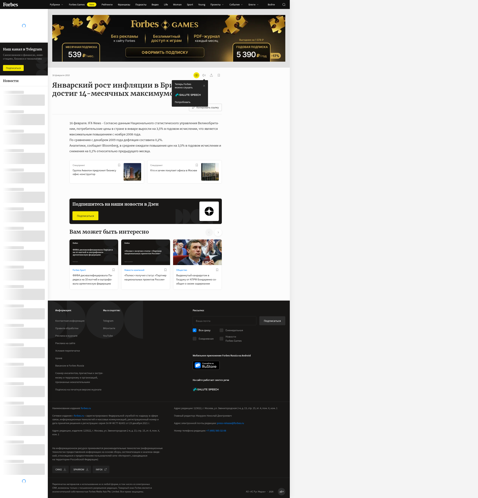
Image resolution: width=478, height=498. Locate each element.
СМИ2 (58, 469)
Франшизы (124, 4)
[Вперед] (228, 173)
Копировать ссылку (207, 107)
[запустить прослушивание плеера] (204, 75)
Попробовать (182, 102)
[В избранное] (119, 165)
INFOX (99, 469)
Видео (155, 4)
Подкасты (140, 4)
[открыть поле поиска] (284, 4)
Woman (177, 4)
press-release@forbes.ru (230, 423)
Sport (190, 4)
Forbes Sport (79, 270)
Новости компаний (134, 270)
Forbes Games (81, 4)
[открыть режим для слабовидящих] (196, 75)
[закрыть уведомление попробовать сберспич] (204, 86)
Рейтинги (107, 4)
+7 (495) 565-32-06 (216, 430)
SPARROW (78, 469)
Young (201, 4)
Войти (271, 4)
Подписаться (85, 216)
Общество (181, 270)
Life (166, 4)
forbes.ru (86, 408)
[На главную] (10, 4)
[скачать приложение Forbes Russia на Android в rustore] (206, 365)
